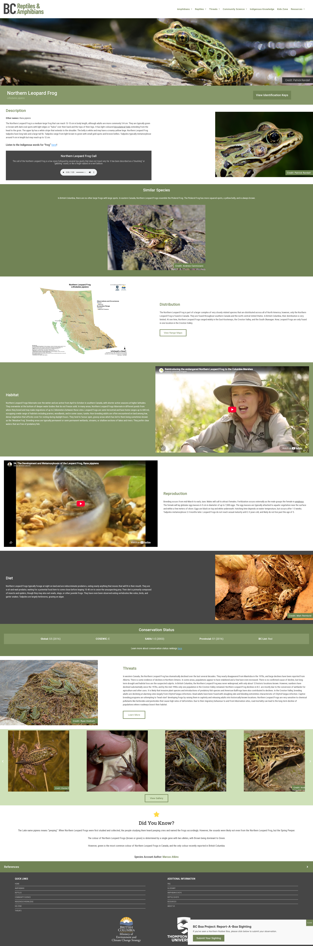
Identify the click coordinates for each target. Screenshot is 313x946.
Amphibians (183, 9)
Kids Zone (282, 9)
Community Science (234, 9)
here (53, 144)
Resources (296, 9)
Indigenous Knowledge (262, 9)
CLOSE (309, 923)
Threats (213, 9)
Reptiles (199, 9)
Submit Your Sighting (208, 938)
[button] (185, 9)
